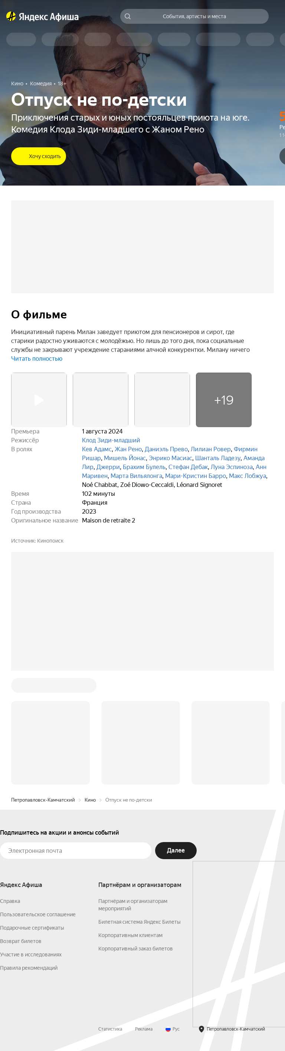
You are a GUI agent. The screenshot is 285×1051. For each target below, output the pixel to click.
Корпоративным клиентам (130, 935)
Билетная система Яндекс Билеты (139, 922)
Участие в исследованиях (31, 954)
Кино (90, 800)
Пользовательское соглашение (38, 914)
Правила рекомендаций (29, 968)
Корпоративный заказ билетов (135, 949)
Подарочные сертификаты (32, 928)
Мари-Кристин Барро (195, 475)
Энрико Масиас (170, 458)
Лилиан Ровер (211, 449)
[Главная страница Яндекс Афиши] (11, 16)
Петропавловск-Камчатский (43, 800)
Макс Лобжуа (247, 475)
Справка (10, 901)
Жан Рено (128, 449)
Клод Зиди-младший (111, 440)
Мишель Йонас (125, 458)
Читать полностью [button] (36, 358)
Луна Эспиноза (232, 467)
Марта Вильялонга (136, 475)
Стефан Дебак (188, 467)
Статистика (110, 1029)
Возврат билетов (21, 941)
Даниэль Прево (166, 449)
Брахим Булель (144, 467)
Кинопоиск (50, 541)
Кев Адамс (97, 449)
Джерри (108, 467)
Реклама (144, 1029)
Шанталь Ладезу (217, 458)
